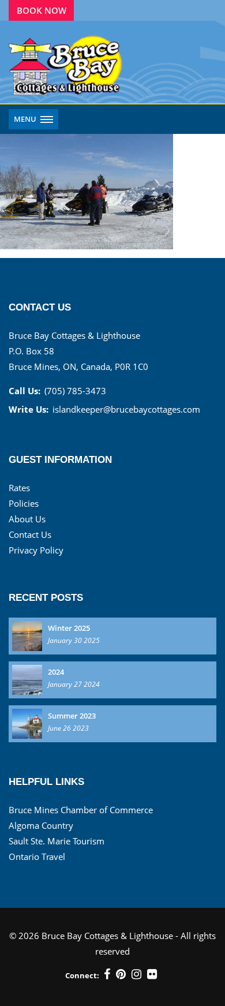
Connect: (82, 975)
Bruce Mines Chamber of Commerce (81, 810)
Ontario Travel (37, 856)
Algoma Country (41, 825)
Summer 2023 (72, 715)
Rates (19, 487)
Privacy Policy (36, 550)
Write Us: (28, 409)
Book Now (41, 10)
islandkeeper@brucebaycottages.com (126, 409)
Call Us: (24, 391)
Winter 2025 (69, 628)
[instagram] (136, 974)
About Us (27, 519)
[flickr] (152, 974)
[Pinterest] (121, 974)
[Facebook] (107, 974)
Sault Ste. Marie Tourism (56, 841)
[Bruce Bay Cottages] (66, 62)
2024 (56, 672)
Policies (24, 503)
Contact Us (30, 534)
